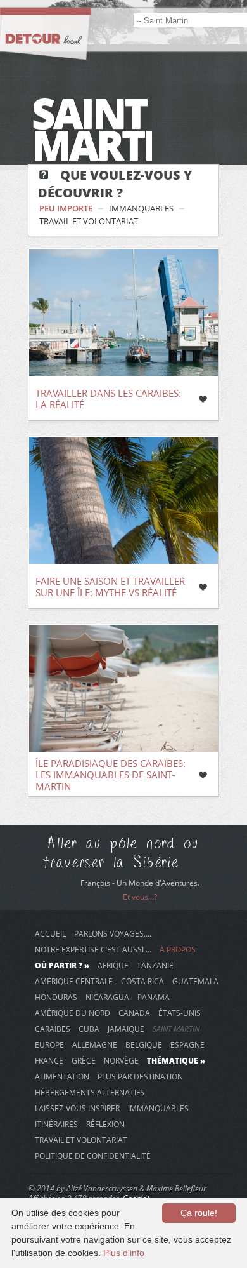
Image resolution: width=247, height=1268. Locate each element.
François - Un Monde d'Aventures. (140, 883)
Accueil (50, 933)
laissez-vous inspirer (77, 1108)
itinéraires (56, 1124)
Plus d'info (123, 1253)
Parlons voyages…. (112, 933)
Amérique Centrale (74, 981)
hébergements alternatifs (89, 1092)
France (49, 1060)
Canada (134, 1013)
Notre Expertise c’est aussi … (93, 949)
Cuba (89, 1029)
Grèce (84, 1060)
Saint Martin (176, 1029)
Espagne (187, 1044)
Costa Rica (142, 981)
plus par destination (140, 1076)
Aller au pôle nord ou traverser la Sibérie (121, 853)
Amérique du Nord (72, 1013)
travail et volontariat (88, 221)
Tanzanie (155, 965)
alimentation (62, 1076)
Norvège (121, 1060)
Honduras (56, 997)
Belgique (143, 1044)
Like (202, 399)
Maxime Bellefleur (176, 1188)
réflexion (105, 1124)
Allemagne (94, 1044)
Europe (49, 1044)
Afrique (113, 965)
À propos (178, 949)
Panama (153, 997)
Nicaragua (107, 997)
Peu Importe (65, 208)
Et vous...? (140, 896)
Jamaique (126, 1029)
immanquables (141, 208)
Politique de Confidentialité (93, 1156)
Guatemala (195, 981)
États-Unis (179, 1013)
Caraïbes (52, 1029)
